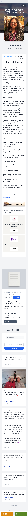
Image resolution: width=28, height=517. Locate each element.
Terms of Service (18, 510)
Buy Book (16, 297)
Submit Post (14, 348)
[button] (14, 378)
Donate (14, 230)
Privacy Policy (10, 510)
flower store (6, 198)
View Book (7, 297)
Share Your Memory (10, 321)
